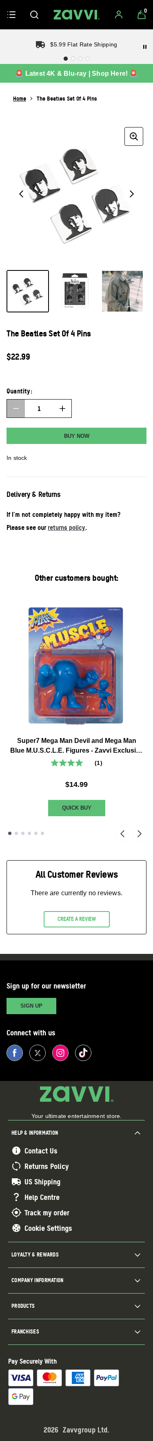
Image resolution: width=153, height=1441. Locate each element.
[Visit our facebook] (15, 1053)
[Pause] (144, 46)
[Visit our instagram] (60, 1053)
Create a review (77, 919)
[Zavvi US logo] (76, 15)
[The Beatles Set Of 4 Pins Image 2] (75, 291)
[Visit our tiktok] (83, 1053)
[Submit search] (34, 15)
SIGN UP (31, 1006)
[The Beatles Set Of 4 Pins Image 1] (28, 291)
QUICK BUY (76, 808)
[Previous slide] (122, 833)
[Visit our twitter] (37, 1053)
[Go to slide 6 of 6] (42, 833)
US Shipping (42, 1181)
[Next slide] (139, 833)
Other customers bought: (76, 578)
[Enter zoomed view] (133, 136)
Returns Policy (46, 1166)
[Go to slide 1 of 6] (9, 833)
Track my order (46, 1212)
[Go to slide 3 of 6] (22, 833)
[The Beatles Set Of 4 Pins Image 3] (122, 291)
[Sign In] (119, 15)
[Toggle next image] (132, 194)
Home (19, 98)
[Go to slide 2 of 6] (16, 833)
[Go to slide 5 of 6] (36, 833)
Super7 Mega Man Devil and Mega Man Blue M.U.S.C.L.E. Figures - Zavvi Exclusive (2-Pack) (76, 746)
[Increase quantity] (62, 408)
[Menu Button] (11, 15)
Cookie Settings (48, 1228)
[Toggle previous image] (21, 194)
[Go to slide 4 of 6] (29, 833)
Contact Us (41, 1150)
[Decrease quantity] (16, 408)
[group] (76, 194)
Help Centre (42, 1197)
